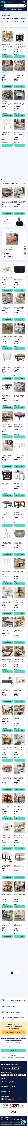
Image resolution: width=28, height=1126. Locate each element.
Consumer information (19, 1124)
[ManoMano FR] (2, 1099)
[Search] (5, 6)
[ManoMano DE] (9, 1099)
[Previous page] (9, 972)
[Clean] (24, 6)
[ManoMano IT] (6, 1099)
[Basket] (24, 2)
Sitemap (13, 1119)
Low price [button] (11, 231)
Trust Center (17, 1122)
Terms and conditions (6, 1124)
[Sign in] (20, 2)
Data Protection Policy (7, 1122)
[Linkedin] (2, 1081)
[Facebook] (6, 1081)
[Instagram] (9, 1081)
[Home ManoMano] (9, 2)
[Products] (2, 5)
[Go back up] (22, 1099)
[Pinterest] (13, 1081)
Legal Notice (19, 1119)
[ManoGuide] (23, 1122)
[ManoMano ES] (13, 1099)
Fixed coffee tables (6, 15)
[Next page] (18, 972)
